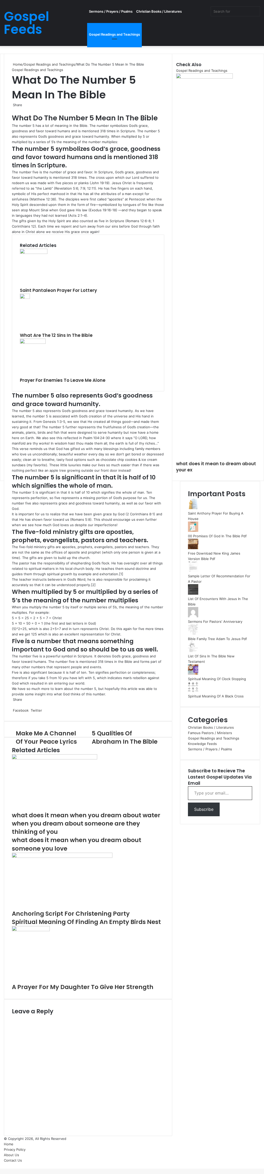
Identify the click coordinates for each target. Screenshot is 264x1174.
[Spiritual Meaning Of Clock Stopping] (193, 673)
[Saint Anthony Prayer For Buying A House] (193, 508)
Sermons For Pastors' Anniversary (215, 621)
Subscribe (203, 809)
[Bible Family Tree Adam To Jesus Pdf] (193, 633)
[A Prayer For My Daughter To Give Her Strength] (31, 930)
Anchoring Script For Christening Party (71, 913)
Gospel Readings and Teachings (114, 34)
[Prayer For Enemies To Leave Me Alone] (33, 342)
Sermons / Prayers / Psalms (111, 11)
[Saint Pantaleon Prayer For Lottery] (33, 253)
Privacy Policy (15, 1149)
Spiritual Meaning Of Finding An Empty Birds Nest (86, 922)
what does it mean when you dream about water (86, 815)
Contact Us (13, 1160)
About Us (11, 1155)
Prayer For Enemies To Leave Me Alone (62, 380)
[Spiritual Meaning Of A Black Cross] (193, 691)
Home (17, 64)
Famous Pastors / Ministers (210, 733)
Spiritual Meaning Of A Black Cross (216, 696)
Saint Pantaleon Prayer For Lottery (58, 290)
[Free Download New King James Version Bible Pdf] (193, 548)
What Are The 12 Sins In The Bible (56, 335)
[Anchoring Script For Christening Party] (62, 856)
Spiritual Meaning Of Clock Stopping (217, 679)
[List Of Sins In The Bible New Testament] (193, 651)
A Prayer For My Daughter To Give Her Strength (82, 987)
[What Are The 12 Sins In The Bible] (25, 298)
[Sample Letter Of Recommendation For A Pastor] (193, 571)
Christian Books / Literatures (159, 11)
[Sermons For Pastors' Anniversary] (193, 616)
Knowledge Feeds (202, 744)
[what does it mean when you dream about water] (54, 758)
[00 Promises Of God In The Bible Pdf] (193, 530)
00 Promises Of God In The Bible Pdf (217, 536)
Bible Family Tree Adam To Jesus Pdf (217, 639)
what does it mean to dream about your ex (216, 467)
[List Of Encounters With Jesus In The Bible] (193, 593)
